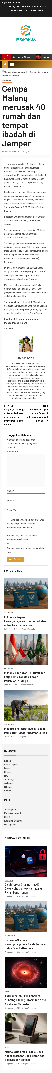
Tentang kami (13, 6)
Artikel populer (11, 764)
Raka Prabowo (10, 152)
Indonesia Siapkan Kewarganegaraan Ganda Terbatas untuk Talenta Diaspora (25, 621)
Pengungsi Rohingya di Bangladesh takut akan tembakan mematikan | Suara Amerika (14, 415)
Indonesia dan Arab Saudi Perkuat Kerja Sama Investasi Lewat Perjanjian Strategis (24, 677)
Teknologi (9, 779)
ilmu (6, 776)
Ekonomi (8, 772)
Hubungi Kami (36, 10)
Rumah (7, 761)
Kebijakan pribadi (30, 6)
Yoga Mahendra (29, 629)
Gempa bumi (14, 302)
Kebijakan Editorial (19, 10)
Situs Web (12, 510)
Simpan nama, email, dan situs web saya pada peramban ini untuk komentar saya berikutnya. (25, 524)
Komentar (12, 451)
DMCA (43, 6)
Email (10, 500)
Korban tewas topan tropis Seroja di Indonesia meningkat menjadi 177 (37, 413)
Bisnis (7, 1047)
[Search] (47, 64)
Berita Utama (7, 81)
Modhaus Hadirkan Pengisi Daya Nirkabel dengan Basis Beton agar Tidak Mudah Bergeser (25, 1056)
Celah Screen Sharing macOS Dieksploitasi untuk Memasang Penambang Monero (23, 888)
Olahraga (8, 783)
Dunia (7, 768)
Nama (10, 491)
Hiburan (8, 787)
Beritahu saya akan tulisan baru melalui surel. (25, 550)
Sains (7, 991)
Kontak (7, 790)
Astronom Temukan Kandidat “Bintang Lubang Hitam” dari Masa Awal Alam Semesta (25, 1000)
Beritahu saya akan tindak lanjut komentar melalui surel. (22, 537)
